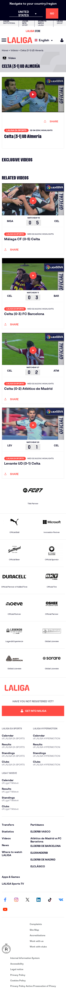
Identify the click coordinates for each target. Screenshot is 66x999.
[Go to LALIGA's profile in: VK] (61, 900)
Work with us (36, 941)
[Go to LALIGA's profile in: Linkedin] (38, 900)
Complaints (36, 924)
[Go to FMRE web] (15, 949)
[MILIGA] (61, 40)
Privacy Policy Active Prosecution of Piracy (33, 986)
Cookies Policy (18, 980)
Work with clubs (38, 946)
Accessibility (17, 964)
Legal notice (16, 969)
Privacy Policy (17, 975)
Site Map (34, 930)
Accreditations (37, 935)
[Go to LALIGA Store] (33, 31)
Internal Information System (25, 958)
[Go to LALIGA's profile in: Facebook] (5, 900)
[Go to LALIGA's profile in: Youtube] (5, 909)
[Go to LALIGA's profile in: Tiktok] (49, 900)
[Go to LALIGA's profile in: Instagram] (16, 900)
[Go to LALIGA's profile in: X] (27, 900)
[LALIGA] (20, 40)
